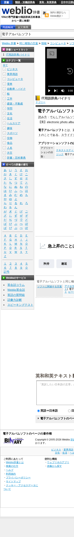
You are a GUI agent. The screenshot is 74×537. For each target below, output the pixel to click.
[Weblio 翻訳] (45, 14)
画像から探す (54, 466)
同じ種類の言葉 (28, 43)
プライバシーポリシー (18, 477)
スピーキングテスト (20, 304)
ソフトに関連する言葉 (49, 286)
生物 (9, 138)
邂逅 (64, 263)
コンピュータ (58, 43)
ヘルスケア (13, 123)
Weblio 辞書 (9, 43)
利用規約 (11, 473)
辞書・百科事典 (16, 157)
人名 (9, 147)
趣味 (9, 128)
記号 (6, 271)
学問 (9, 108)
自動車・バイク (16, 88)
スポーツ (12, 133)
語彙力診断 (14, 299)
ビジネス (12, 69)
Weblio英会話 (16, 289)
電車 (9, 83)
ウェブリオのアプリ (58, 462)
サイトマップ (13, 481)
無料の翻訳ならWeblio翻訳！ (58, 14)
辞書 (6, 2)
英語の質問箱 (16, 295)
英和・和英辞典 (48, 2)
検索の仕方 (12, 466)
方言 (9, 152)
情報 (44, 43)
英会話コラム (16, 285)
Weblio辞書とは (15, 462)
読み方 (42, 117)
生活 (9, 118)
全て (5, 65)
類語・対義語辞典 (25, 2)
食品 (9, 142)
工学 (9, 98)
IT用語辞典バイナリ (56, 98)
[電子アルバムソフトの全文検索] (23, 27)
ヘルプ (9, 470)
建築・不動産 (15, 103)
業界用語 (12, 74)
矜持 (46, 263)
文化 (9, 113)
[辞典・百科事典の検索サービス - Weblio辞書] (20, 13)
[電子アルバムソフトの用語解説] (7, 27)
